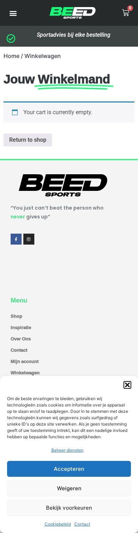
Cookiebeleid (58, 524)
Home (11, 55)
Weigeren (69, 488)
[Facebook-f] (16, 239)
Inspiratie (21, 327)
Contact (82, 524)
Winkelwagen (25, 372)
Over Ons (21, 338)
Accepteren (69, 468)
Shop (16, 316)
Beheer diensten (67, 450)
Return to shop (27, 139)
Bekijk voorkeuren (69, 507)
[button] (127, 384)
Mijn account (25, 361)
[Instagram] (28, 239)
